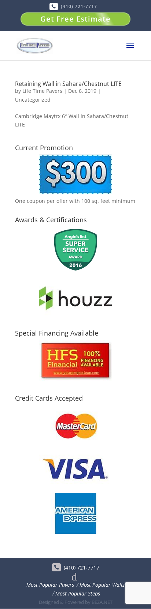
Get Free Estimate (75, 19)
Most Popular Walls (102, 584)
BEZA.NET (102, 602)
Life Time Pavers (42, 90)
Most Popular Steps (77, 593)
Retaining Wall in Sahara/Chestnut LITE (68, 84)
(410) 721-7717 (79, 6)
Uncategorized (33, 99)
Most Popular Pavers (50, 584)
